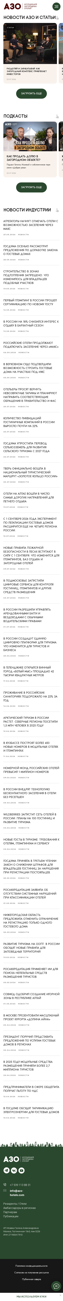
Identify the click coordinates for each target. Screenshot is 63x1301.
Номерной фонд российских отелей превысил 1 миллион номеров (31, 770)
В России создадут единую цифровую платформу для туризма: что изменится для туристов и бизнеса (30, 644)
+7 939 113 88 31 (20, 1185)
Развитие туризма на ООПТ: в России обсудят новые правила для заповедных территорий (31, 948)
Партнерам (10, 1212)
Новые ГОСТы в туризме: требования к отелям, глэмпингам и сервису (31, 841)
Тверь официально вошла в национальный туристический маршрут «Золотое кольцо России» (30, 472)
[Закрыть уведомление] (60, 1295)
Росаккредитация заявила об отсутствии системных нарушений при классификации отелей (29, 893)
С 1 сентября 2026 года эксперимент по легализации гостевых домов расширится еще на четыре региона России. (30, 524)
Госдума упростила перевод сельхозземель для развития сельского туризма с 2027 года (26, 447)
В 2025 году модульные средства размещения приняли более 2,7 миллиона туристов (28, 1066)
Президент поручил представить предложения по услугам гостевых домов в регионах (29, 1040)
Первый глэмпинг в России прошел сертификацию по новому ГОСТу (30, 302)
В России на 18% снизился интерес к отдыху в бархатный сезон (31, 323)
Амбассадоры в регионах (19, 1208)
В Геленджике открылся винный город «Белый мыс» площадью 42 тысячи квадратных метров (28, 671)
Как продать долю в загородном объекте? (23, 158)
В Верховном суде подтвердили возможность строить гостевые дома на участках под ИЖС (27, 368)
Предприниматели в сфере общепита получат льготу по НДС (31, 1089)
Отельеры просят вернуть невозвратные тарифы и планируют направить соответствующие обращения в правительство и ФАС (30, 395)
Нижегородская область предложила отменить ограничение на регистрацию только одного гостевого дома (30, 920)
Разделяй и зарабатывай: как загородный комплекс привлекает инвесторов (27, 71)
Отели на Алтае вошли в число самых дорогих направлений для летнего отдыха (28, 497)
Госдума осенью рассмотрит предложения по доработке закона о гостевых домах (30, 250)
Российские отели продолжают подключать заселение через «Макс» (30, 345)
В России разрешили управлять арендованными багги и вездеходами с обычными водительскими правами (27, 615)
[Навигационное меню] (56, 6)
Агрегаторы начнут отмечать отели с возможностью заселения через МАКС (30, 225)
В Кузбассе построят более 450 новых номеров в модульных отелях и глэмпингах (30, 747)
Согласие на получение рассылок (31, 1272)
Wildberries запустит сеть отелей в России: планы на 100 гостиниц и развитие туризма (29, 818)
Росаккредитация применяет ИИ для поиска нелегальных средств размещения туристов (30, 973)
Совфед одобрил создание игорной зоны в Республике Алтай (31, 996)
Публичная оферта (31, 1279)
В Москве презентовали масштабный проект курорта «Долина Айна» (31, 1017)
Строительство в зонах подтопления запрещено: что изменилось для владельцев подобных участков (26, 277)
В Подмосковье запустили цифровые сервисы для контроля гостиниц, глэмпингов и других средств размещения (28, 586)
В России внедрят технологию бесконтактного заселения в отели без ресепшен (29, 793)
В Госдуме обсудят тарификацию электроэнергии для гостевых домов (31, 1110)
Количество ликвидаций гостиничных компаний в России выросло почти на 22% (29, 422)
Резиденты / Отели (15, 1203)
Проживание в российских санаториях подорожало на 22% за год (30, 696)
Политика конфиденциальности (31, 1265)
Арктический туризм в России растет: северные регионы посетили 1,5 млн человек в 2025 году (30, 721)
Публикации (10, 1216)
